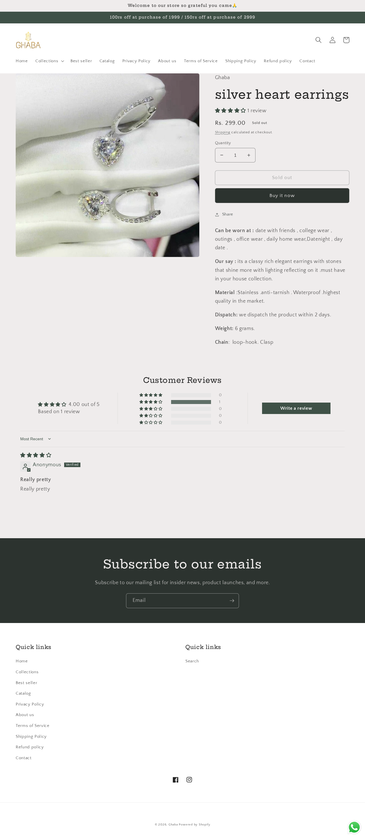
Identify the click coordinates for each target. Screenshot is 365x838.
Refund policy (30, 747)
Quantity (223, 142)
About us (25, 714)
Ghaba (173, 824)
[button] (49, 61)
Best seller (26, 682)
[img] (35, 455)
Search (192, 661)
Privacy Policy (30, 704)
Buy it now (282, 195)
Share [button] (227, 214)
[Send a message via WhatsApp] (354, 827)
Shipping (222, 132)
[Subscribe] (232, 600)
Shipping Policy (31, 736)
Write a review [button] (296, 408)
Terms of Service (33, 725)
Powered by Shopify (194, 824)
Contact (24, 757)
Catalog (23, 693)
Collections (27, 672)
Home (22, 661)
